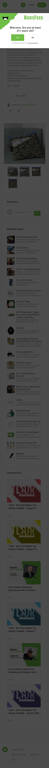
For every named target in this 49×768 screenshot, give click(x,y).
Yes (17, 38)
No (33, 38)
